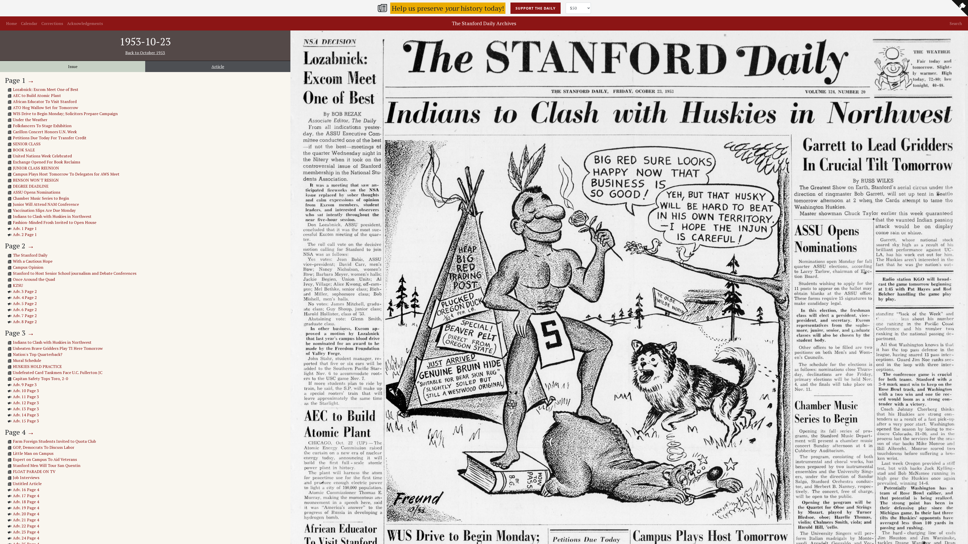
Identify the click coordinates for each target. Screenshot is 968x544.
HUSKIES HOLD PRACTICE (37, 366)
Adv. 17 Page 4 (26, 495)
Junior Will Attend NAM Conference (46, 204)
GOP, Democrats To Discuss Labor (43, 447)
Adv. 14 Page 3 (26, 415)
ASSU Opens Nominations (36, 192)
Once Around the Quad (34, 279)
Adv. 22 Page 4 (26, 526)
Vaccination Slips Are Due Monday (44, 210)
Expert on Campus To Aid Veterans (45, 459)
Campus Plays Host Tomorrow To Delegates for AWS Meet (66, 174)
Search (956, 23)
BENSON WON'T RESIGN (36, 180)
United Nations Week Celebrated (42, 156)
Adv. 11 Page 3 (26, 396)
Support (536, 8)
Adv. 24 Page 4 (26, 538)
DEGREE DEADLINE (30, 186)
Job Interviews (26, 477)
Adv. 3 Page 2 (25, 291)
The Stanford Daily (30, 255)
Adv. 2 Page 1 (25, 234)
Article (217, 66)
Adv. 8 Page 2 (25, 321)
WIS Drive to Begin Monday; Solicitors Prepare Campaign (65, 113)
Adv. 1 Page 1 (25, 228)
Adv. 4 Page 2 (25, 297)
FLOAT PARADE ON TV (34, 471)
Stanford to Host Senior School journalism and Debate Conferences (74, 273)
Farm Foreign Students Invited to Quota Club (54, 441)
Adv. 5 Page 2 (25, 303)
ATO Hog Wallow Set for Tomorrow (45, 107)
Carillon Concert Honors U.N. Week (45, 131)
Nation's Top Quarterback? (37, 354)
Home (11, 23)
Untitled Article (27, 483)
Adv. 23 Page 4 (26, 532)
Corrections (52, 23)
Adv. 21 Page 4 (26, 520)
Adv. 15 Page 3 (26, 421)
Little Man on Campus (33, 453)
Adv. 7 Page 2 (25, 315)
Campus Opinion (28, 267)
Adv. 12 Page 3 (26, 402)
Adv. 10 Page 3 (26, 390)
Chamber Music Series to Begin (41, 198)
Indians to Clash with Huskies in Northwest (52, 216)
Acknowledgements (85, 23)
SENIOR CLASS (27, 144)
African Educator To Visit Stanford (45, 101)
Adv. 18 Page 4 (26, 501)
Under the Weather (30, 119)
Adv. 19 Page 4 (26, 508)
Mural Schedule (27, 360)
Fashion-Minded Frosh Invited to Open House (54, 222)
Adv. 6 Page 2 (25, 309)
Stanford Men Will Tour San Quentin (46, 465)
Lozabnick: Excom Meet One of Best (45, 89)
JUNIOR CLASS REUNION (36, 168)
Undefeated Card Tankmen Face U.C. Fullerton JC (57, 372)
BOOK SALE (24, 150)
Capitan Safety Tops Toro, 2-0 (40, 378)
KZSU (18, 285)
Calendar (29, 23)
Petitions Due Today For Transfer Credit (49, 138)
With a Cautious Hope (32, 261)
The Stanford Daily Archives (484, 23)
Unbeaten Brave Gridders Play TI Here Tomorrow (58, 348)
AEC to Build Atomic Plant (37, 95)
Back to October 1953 (145, 52)
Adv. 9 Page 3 (25, 384)
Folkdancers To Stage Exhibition (42, 125)
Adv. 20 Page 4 (26, 514)
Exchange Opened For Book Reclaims (46, 162)
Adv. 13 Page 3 (26, 409)
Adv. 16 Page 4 (26, 489)
